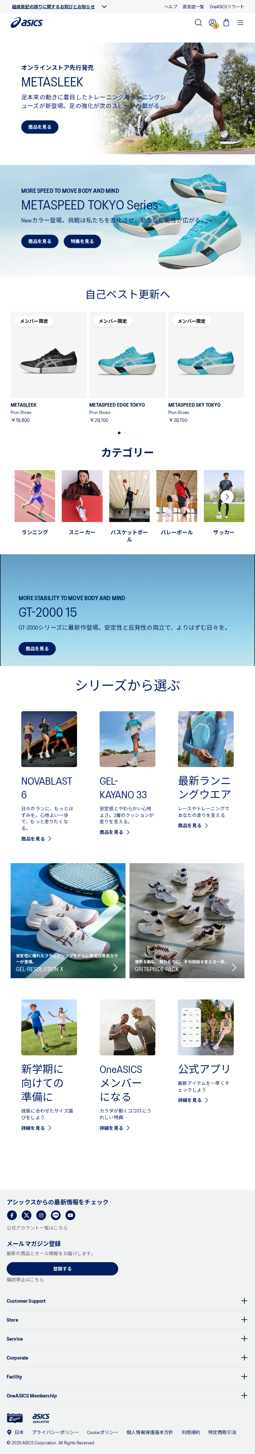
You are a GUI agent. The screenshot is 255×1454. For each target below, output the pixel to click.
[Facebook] (12, 1215)
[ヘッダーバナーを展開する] (104, 7)
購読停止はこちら (25, 1279)
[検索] (198, 22)
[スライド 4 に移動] (136, 433)
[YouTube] (70, 1215)
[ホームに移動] (27, 22)
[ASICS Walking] (41, 1418)
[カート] (226, 22)
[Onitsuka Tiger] (15, 1418)
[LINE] (55, 1215)
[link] (127, 98)
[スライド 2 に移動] (126, 433)
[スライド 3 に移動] (131, 433)
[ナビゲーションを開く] (240, 22)
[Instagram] (41, 1215)
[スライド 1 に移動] (119, 433)
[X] (26, 1215)
